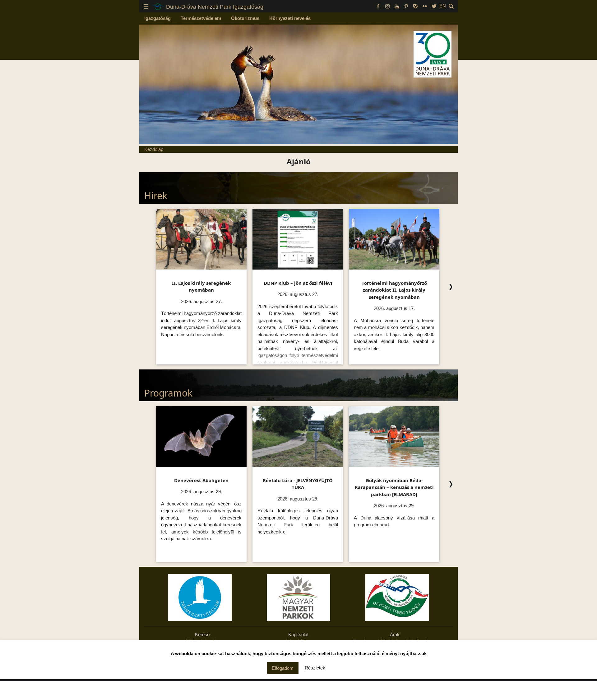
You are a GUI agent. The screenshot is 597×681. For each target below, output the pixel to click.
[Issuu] (415, 5)
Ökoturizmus (245, 18)
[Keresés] (451, 5)
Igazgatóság (157, 18)
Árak (395, 634)
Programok (168, 393)
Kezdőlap (153, 149)
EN (442, 5)
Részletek (315, 667)
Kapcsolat (298, 634)
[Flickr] (425, 5)
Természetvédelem (201, 18)
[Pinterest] (406, 5)
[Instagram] (387, 5)
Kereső (202, 634)
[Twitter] (434, 5)
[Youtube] (397, 5)
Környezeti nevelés (290, 18)
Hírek (155, 195)
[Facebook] (378, 5)
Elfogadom (283, 668)
